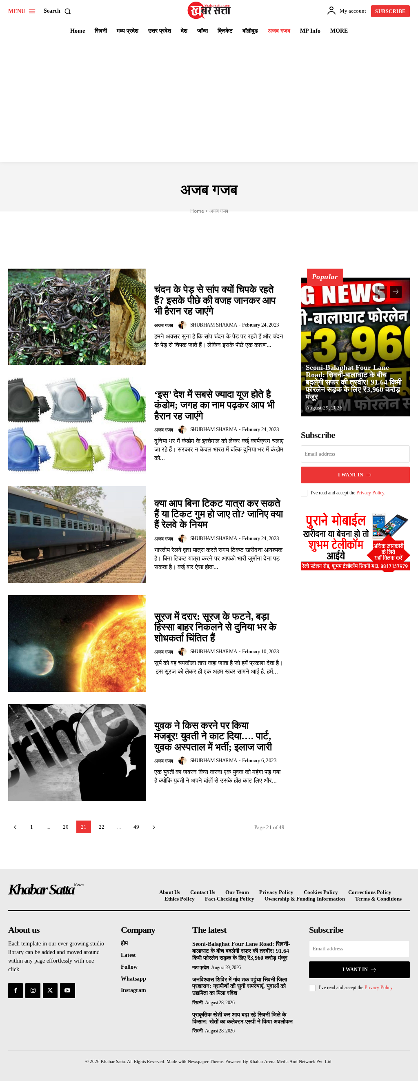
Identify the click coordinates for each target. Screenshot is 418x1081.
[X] (50, 990)
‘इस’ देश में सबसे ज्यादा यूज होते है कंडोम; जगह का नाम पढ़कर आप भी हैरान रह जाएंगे (214, 405)
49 (136, 827)
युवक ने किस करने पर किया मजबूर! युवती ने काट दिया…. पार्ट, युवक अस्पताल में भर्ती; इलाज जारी (213, 736)
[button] (59, 11)
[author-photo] (183, 325)
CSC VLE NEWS (206, 222)
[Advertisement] (209, 101)
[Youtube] (67, 990)
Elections (251, 222)
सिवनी (197, 1002)
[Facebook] (15, 990)
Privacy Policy (370, 493)
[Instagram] (32, 990)
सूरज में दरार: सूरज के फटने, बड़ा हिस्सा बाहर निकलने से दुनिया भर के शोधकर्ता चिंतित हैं (215, 627)
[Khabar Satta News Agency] (210, 10)
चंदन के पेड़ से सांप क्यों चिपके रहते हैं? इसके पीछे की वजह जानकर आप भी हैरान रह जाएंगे (215, 300)
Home (197, 210)
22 (101, 827)
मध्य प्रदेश (200, 967)
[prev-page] (15, 827)
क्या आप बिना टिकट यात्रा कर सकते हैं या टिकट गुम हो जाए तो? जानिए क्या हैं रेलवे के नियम (218, 514)
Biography (114, 222)
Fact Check (294, 222)
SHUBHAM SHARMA (213, 325)
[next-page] (153, 827)
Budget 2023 (158, 222)
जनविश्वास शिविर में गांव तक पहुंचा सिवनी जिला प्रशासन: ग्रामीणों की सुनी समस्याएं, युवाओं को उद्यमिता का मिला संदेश (239, 986)
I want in (350, 475)
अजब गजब (163, 325)
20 (66, 827)
